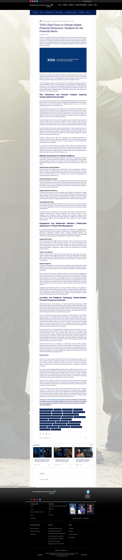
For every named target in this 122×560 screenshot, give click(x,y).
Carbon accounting (78, 409)
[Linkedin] (31, 499)
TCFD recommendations (67, 417)
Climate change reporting (79, 412)
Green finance (43, 427)
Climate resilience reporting (46, 424)
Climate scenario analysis (79, 417)
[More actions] (86, 21)
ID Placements (49, 12)
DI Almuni (81, 12)
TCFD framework (43, 419)
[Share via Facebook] (40, 433)
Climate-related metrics (64, 427)
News (41, 12)
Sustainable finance (68, 412)
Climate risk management (45, 414)
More (88, 12)
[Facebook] (37, 1)
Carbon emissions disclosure (46, 409)
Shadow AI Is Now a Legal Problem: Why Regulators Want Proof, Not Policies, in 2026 (62, 460)
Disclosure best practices (75, 422)
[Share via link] (49, 433)
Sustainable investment (66, 419)
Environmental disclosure (45, 412)
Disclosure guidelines (57, 414)
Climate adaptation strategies (60, 424)
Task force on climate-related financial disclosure (50, 417)
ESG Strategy (58, 12)
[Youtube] (32, 1)
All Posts (35, 12)
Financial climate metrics (54, 419)
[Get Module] (90, 1)
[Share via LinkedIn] (46, 433)
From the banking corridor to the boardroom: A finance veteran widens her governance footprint (83, 460)
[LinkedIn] (35, 1)
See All (91, 444)
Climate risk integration (53, 427)
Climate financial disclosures (73, 424)
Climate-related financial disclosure (71, 414)
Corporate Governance (71, 12)
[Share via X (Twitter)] (43, 433)
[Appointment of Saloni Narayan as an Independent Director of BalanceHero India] (83, 452)
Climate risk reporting (57, 412)
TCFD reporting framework (62, 422)
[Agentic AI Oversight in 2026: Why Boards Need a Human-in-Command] (42, 452)
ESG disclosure (57, 409)
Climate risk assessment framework (47, 422)
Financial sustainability (44, 429)
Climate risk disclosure (67, 409)
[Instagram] (30, 1)
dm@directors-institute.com (61, 550)
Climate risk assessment (76, 427)
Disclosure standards (56, 429)
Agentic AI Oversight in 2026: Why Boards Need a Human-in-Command (42, 460)
